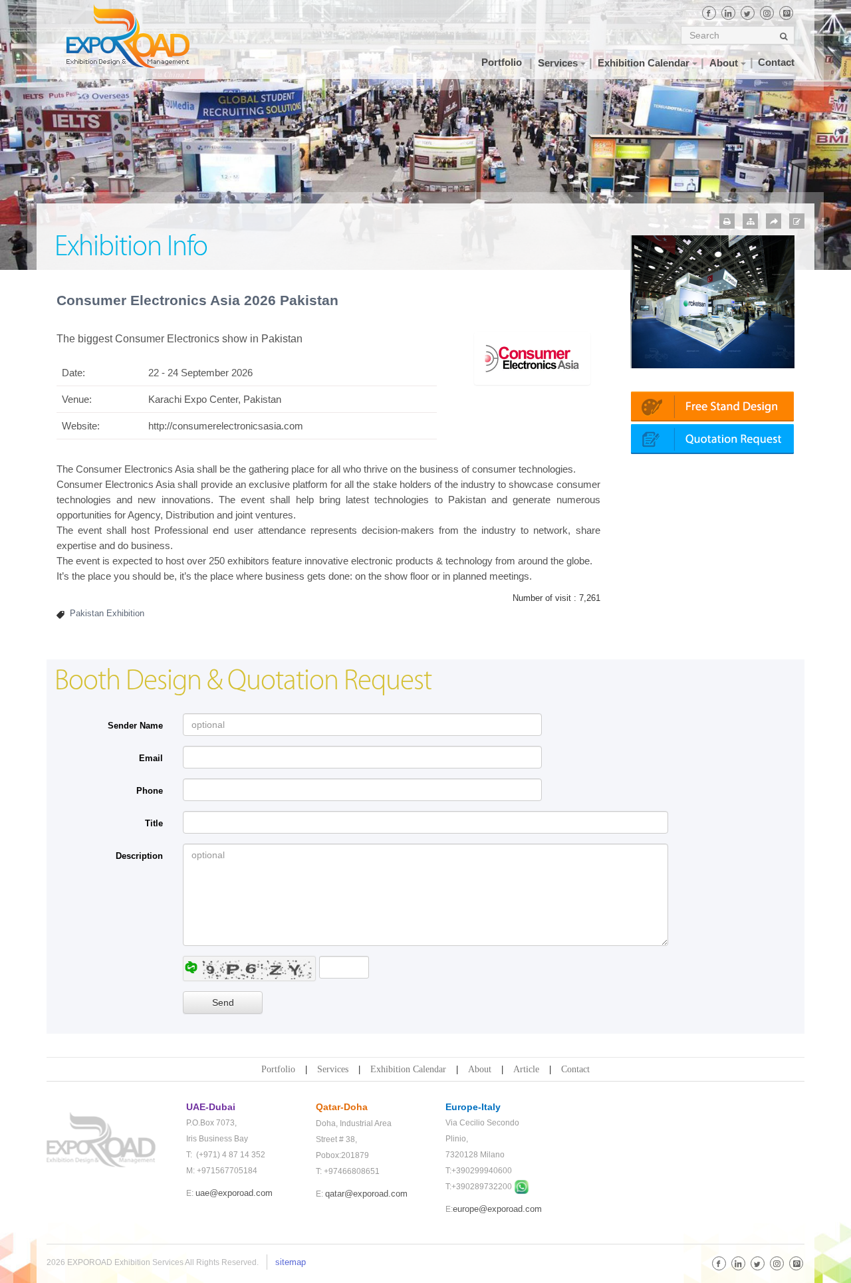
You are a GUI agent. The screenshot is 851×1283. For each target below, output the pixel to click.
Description (139, 856)
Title (154, 823)
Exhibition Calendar (408, 1069)
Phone (149, 791)
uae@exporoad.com (234, 1193)
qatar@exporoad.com (366, 1194)
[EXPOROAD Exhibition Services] (141, 36)
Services (332, 1069)
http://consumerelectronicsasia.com (225, 425)
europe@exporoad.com (497, 1209)
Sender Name (135, 726)
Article (526, 1069)
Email (151, 758)
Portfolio (278, 1069)
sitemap (290, 1262)
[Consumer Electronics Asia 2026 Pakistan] (532, 357)
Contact (575, 1069)
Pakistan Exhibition (107, 613)
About (479, 1069)
